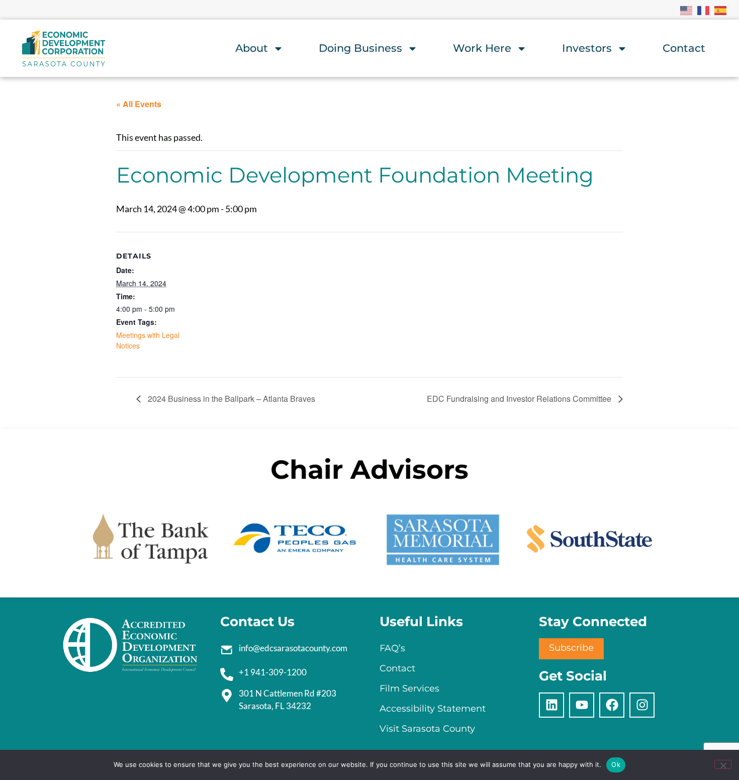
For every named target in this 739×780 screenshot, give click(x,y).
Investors (587, 48)
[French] (703, 9)
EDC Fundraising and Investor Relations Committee (520, 398)
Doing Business (360, 48)
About (251, 48)
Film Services (409, 688)
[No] (722, 764)
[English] (686, 9)
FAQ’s (392, 648)
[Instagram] (642, 705)
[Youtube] (581, 705)
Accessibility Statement (433, 708)
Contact (684, 48)
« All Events (138, 104)
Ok (615, 764)
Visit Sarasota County (427, 728)
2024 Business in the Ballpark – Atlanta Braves (230, 398)
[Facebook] (611, 705)
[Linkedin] (551, 705)
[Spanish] (720, 9)
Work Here (482, 48)
